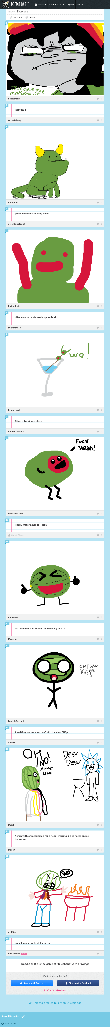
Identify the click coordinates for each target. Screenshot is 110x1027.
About (80, 4)
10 (7, 520)
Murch (11, 824)
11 (7, 541)
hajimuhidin (14, 306)
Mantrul (12, 638)
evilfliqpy (12, 932)
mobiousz (13, 617)
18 (7, 938)
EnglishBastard (16, 721)
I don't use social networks (55, 990)
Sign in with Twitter (33, 983)
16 (7, 831)
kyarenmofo (14, 327)
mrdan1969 (14, 953)
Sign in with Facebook (79, 983)
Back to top (10, 1023)
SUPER (24, 954)
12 (7, 624)
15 (7, 749)
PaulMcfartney (16, 431)
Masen (11, 849)
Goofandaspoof (16, 513)
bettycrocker (14, 98)
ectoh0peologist (16, 223)
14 (7, 727)
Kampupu (13, 202)
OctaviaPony (14, 120)
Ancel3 (11, 742)
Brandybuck (14, 409)
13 (7, 645)
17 (7, 856)
